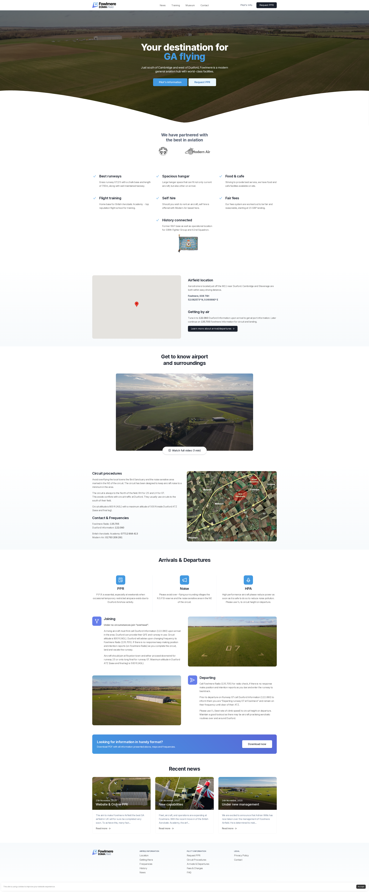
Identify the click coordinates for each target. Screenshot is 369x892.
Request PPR (193, 855)
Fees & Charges (195, 868)
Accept (361, 886)
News (163, 5)
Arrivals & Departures (198, 863)
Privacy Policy (241, 855)
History (143, 868)
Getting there (146, 859)
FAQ (189, 872)
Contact (204, 5)
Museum (190, 5)
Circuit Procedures (196, 859)
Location (144, 855)
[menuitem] (162, 5)
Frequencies (146, 863)
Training (175, 5)
